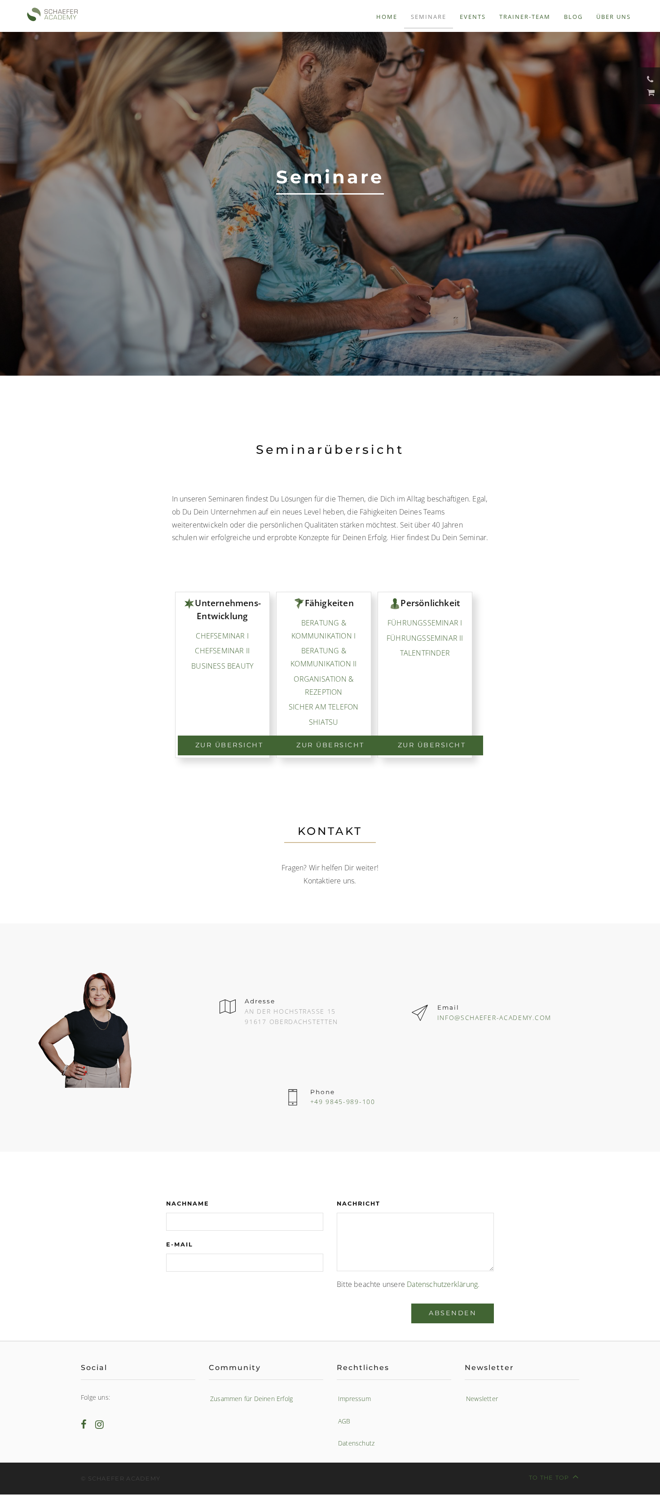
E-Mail (179, 1244)
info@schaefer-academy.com (494, 1017)
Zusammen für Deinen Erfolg (251, 1398)
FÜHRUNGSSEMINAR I (424, 623)
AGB (344, 1421)
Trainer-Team (524, 17)
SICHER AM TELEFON (323, 707)
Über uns (613, 17)
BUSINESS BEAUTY (222, 666)
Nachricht (358, 1203)
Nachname (187, 1203)
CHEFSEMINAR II (222, 651)
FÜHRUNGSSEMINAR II (425, 638)
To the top (549, 1477)
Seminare (428, 17)
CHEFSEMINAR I (222, 636)
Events (473, 17)
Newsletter (482, 1398)
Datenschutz (356, 1443)
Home (386, 17)
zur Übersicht (229, 745)
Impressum (354, 1398)
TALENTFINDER (425, 653)
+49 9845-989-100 (342, 1101)
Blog (573, 17)
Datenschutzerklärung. (443, 1284)
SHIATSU (323, 722)
